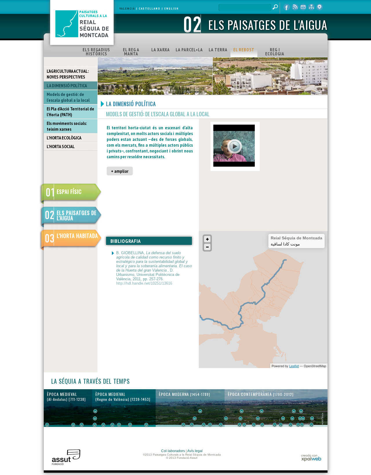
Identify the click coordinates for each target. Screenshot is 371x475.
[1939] (294, 411)
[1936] (292, 418)
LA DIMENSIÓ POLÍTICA (67, 85)
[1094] (81, 424)
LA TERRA (218, 49)
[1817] (239, 424)
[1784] (226, 418)
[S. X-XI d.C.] (73, 424)
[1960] (303, 418)
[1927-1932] (290, 424)
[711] (47, 424)
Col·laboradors (173, 451)
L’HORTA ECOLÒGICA (64, 138)
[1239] (95, 418)
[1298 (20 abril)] (112, 424)
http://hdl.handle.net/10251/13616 (144, 283)
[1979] (311, 424)
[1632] (194, 418)
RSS (295, 7)
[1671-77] (203, 424)
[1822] (241, 411)
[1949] (298, 424)
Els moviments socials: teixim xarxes (67, 126)
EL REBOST (243, 49)
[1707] (210, 424)
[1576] (183, 424)
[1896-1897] (274, 424)
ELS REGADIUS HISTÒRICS (96, 52)
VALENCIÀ (127, 8)
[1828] (244, 424)
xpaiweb (311, 457)
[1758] (220, 424)
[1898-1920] (280, 424)
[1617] (191, 424)
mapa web (311, 7)
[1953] (300, 418)
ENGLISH (171, 8)
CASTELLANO (150, 8)
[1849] (254, 424)
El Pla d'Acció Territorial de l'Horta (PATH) (70, 111)
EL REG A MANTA (131, 52)
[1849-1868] (258, 418)
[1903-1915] (283, 418)
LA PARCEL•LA (189, 49)
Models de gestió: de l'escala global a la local (68, 97)
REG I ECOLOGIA (274, 52)
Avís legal (195, 451)
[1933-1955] (301, 411)
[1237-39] (94, 424)
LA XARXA (160, 49)
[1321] (119, 424)
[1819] (240, 418)
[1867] (261, 411)
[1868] (262, 424)
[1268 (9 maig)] (103, 424)
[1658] (200, 411)
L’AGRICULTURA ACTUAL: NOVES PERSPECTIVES (68, 74)
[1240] (95, 411)
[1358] (130, 424)
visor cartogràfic (319, 7)
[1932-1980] (312, 418)
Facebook (286, 7)
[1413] (146, 424)
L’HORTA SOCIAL (61, 146)
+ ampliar (119, 171)
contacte (303, 7)
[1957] (302, 424)
